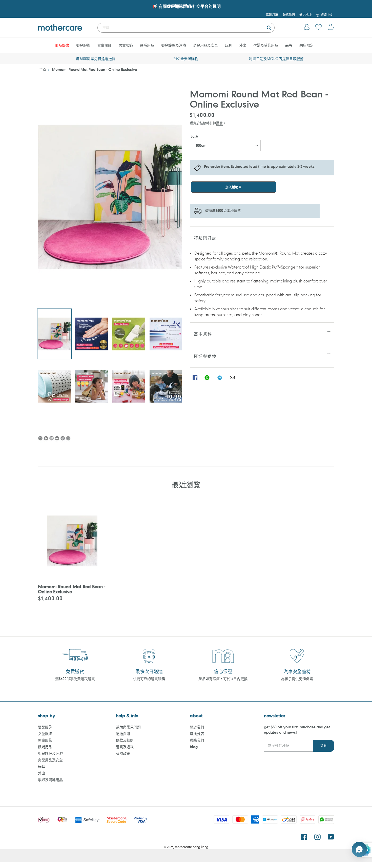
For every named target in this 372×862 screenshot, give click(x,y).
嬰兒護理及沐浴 (50, 753)
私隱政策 (123, 753)
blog (194, 746)
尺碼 (194, 136)
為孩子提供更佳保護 (297, 678)
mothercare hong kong (191, 847)
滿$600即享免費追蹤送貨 (75, 678)
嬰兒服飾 (45, 727)
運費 (219, 123)
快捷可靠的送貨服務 (149, 678)
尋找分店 (197, 733)
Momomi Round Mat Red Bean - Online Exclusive (94, 69)
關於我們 (197, 727)
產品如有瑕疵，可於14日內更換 (222, 678)
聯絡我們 (197, 740)
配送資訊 (123, 733)
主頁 (42, 69)
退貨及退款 (125, 746)
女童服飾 (45, 733)
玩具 (41, 766)
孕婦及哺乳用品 (50, 779)
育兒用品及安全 (50, 759)
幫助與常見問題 (128, 727)
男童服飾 (45, 740)
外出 (41, 773)
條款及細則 (125, 740)
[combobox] (186, 28)
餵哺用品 (45, 746)
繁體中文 (327, 14)
